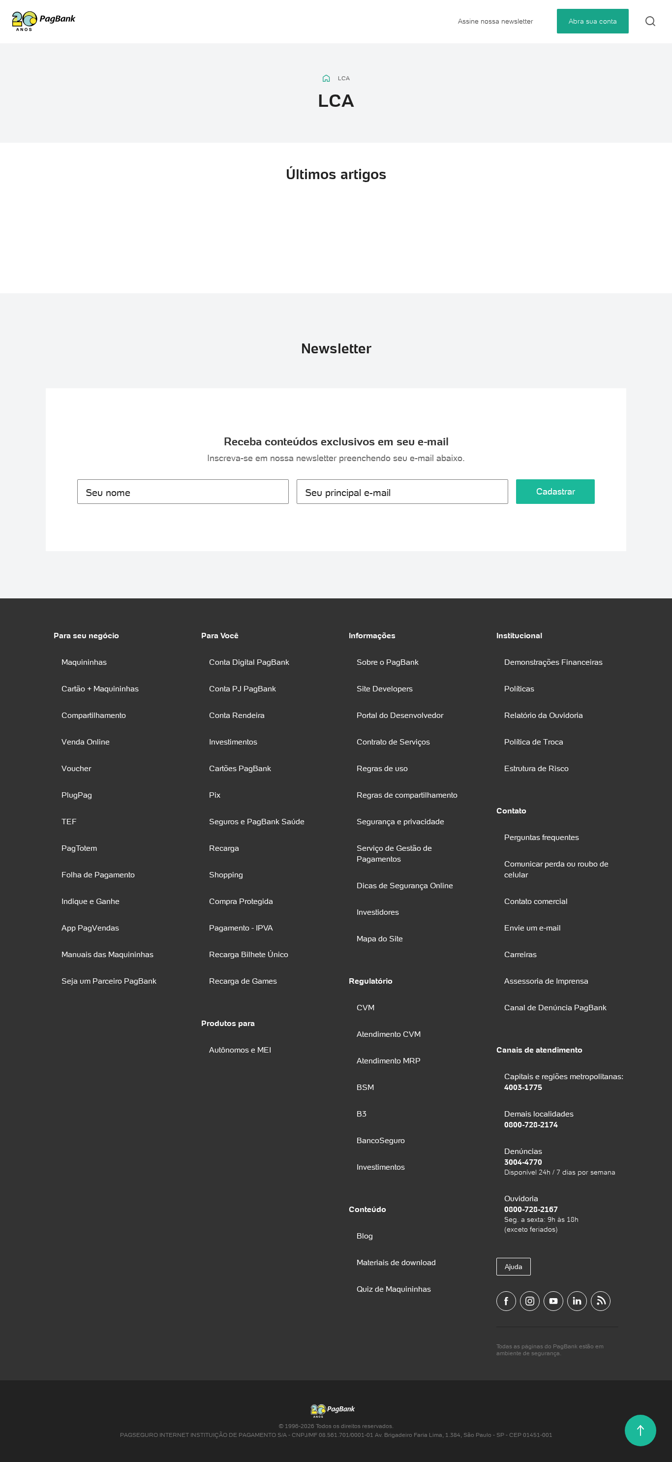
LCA (344, 78)
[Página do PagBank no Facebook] (506, 1301)
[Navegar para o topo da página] (640, 1430)
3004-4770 (523, 1162)
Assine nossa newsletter (495, 21)
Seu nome (108, 492)
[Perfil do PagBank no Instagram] (529, 1301)
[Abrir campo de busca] (650, 21)
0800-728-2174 (531, 1124)
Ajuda (513, 1266)
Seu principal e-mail (348, 492)
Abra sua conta (593, 21)
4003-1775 (523, 1087)
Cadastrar (555, 491)
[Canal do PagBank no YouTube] (553, 1301)
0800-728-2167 (531, 1209)
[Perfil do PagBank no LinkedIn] (577, 1301)
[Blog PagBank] (600, 1301)
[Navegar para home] (326, 78)
